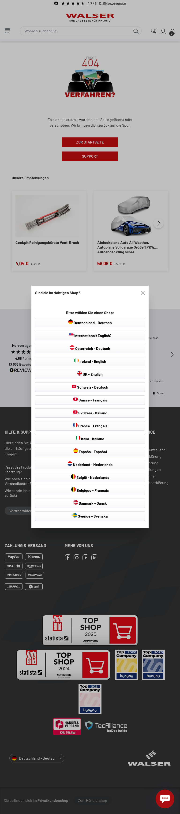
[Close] (143, 292)
